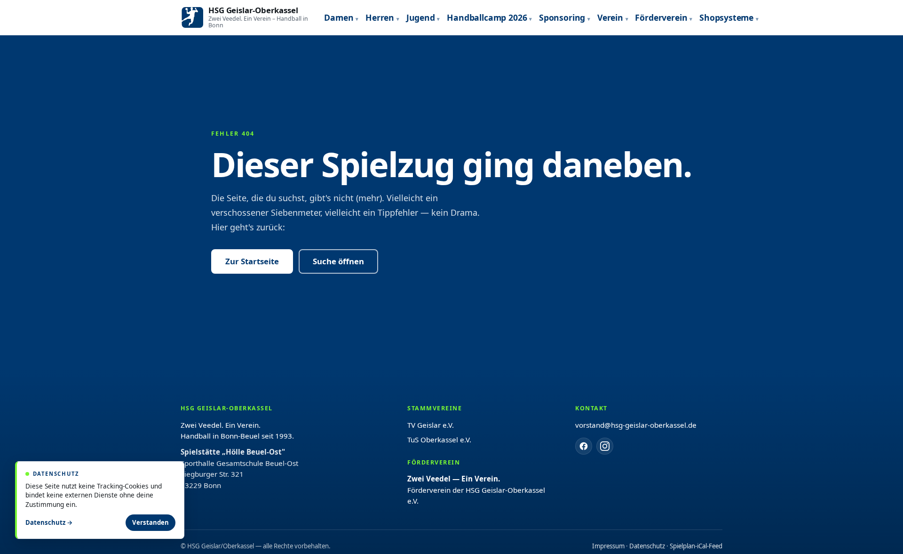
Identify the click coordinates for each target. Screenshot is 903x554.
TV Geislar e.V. (430, 425)
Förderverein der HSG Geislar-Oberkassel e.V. (476, 489)
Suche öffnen (338, 261)
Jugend (420, 17)
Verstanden (150, 522)
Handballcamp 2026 (487, 17)
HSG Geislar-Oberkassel (253, 10)
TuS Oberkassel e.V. (439, 439)
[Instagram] (604, 446)
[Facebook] (583, 446)
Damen (338, 17)
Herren (379, 17)
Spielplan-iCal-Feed (696, 546)
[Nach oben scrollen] (875, 535)
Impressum (608, 546)
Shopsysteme (726, 17)
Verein (610, 17)
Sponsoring (562, 17)
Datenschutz (647, 546)
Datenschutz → (49, 522)
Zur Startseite (252, 261)
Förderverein (661, 17)
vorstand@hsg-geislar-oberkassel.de (636, 425)
